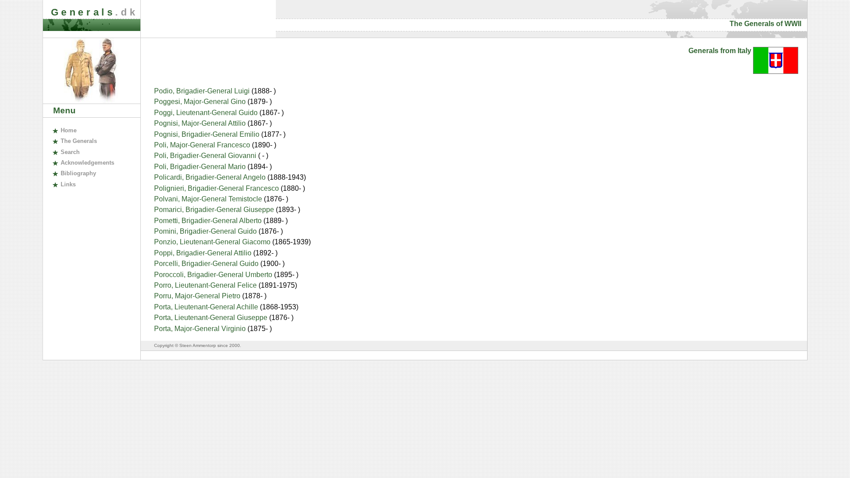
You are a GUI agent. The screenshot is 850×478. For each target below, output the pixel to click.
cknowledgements (87, 162)
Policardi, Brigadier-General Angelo (210, 177)
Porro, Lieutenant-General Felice (206, 285)
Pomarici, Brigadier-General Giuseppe (215, 209)
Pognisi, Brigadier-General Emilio (207, 134)
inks (68, 184)
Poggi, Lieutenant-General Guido (206, 112)
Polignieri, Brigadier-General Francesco (217, 188)
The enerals (79, 141)
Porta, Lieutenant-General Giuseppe (211, 317)
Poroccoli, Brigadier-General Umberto (214, 274)
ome (68, 130)
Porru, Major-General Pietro (198, 296)
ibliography (78, 173)
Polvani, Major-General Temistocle (209, 199)
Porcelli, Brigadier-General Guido (207, 263)
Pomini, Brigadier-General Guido (206, 231)
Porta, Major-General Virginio (200, 328)
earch (70, 152)
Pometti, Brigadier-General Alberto (208, 220)
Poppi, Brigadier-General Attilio (203, 253)
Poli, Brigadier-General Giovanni (206, 155)
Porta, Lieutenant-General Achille (207, 307)
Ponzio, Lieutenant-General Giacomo (213, 242)
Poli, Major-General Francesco (203, 145)
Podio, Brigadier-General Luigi (202, 91)
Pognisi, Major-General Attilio (200, 123)
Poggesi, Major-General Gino (200, 101)
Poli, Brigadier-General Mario (200, 166)
